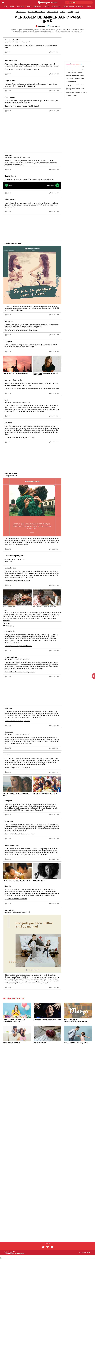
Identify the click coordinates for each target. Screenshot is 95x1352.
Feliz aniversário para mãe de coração (76, 78)
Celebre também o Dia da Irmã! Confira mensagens (22, 69)
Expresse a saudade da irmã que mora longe (19, 437)
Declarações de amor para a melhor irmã (18, 646)
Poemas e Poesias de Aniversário (74, 72)
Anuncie (87, 1252)
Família (62, 12)
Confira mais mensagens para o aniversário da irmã (22, 106)
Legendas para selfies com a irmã (16, 899)
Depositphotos (20, 1253)
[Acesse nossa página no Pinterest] (47, 1247)
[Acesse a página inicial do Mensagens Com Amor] (47, 2)
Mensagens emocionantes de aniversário (14, 560)
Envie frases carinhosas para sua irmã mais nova (21, 330)
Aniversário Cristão (71, 81)
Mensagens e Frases (36, 12)
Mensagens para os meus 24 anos (75, 75)
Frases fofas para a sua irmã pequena (17, 767)
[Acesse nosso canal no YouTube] (52, 1247)
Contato (82, 1252)
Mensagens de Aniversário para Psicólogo (76, 92)
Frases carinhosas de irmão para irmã (17, 721)
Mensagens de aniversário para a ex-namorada (75, 89)
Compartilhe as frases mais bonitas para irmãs (20, 672)
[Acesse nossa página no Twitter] (43, 1247)
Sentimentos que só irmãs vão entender (18, 580)
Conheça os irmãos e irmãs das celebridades (20, 834)
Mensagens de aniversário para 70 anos (76, 67)
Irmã (77, 12)
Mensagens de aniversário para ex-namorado (75, 84)
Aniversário (52, 12)
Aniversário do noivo (71, 95)
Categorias (21, 12)
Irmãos (70, 12)
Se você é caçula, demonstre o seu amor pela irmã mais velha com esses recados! (32, 389)
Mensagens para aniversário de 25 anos (76, 69)
